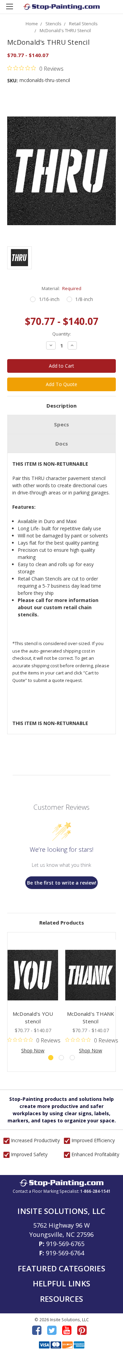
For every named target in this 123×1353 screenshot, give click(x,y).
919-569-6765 (65, 1244)
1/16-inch (49, 299)
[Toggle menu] (9, 9)
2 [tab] (61, 1057)
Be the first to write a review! (61, 882)
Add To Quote (61, 384)
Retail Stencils (83, 23)
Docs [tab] (61, 443)
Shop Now (32, 1050)
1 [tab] (50, 1057)
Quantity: (61, 334)
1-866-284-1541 (95, 1191)
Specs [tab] (61, 424)
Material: (62, 288)
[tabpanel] (33, 997)
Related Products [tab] (61, 922)
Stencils (53, 23)
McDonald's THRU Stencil (65, 30)
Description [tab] (61, 405)
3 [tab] (72, 1057)
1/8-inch (84, 299)
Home (32, 23)
